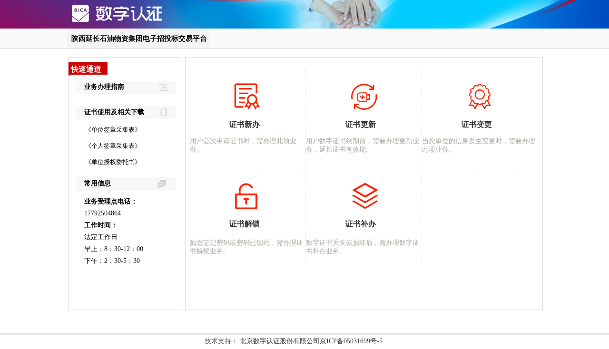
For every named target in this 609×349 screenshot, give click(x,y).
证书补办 (360, 224)
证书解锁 (244, 224)
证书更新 (360, 124)
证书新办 (244, 124)
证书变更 (477, 124)
